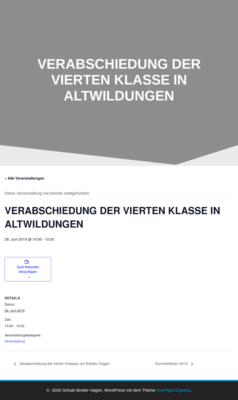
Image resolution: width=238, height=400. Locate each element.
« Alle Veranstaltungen (24, 178)
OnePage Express (173, 390)
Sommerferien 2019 (172, 363)
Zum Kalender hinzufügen (28, 269)
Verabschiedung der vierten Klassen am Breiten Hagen (64, 363)
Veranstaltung (15, 341)
